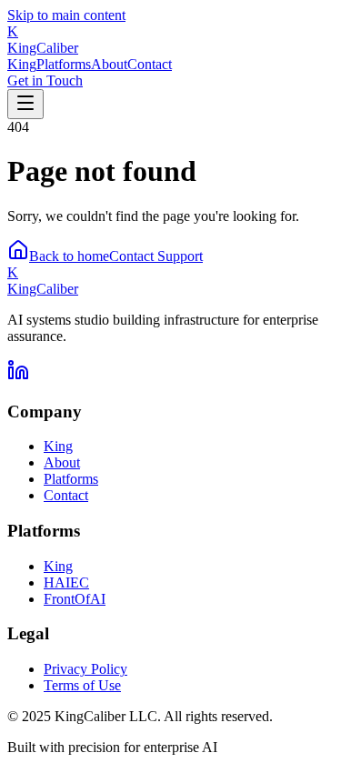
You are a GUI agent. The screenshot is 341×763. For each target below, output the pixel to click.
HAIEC (66, 582)
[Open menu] (25, 104)
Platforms (63, 64)
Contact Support (156, 256)
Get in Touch (45, 80)
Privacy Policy (85, 669)
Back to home (69, 256)
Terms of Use (82, 685)
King (21, 64)
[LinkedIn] (18, 376)
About (109, 64)
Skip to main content (66, 15)
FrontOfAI (74, 599)
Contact (149, 64)
